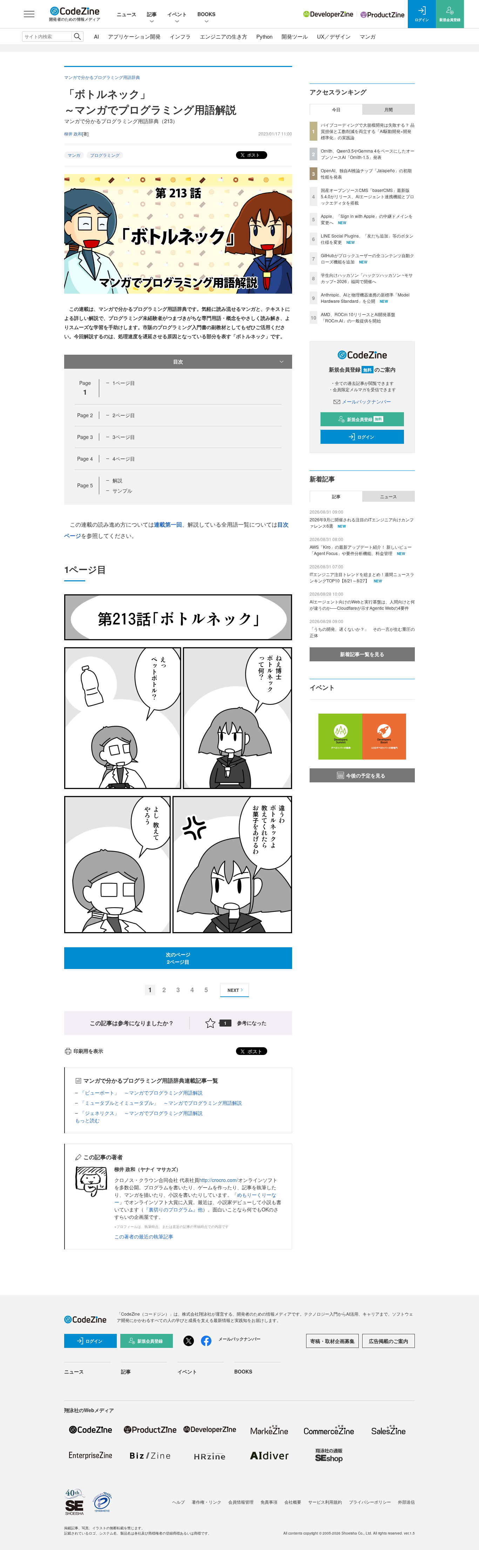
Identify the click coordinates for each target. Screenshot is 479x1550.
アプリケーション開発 (134, 36)
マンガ (368, 36)
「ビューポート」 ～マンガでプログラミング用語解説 (141, 1092)
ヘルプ (178, 1502)
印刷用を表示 (88, 1050)
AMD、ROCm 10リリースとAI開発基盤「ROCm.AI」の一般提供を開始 (358, 317)
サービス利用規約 (325, 1502)
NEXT (233, 990)
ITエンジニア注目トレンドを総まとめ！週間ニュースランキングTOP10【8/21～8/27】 (362, 577)
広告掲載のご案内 (388, 1340)
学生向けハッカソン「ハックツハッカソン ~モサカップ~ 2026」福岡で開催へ (367, 278)
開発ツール (295, 36)
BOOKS (206, 14)
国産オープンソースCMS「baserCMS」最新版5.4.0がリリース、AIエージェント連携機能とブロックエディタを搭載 (367, 196)
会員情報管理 (241, 1502)
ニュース (126, 14)
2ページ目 (124, 415)
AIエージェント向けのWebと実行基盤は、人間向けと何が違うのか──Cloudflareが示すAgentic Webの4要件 (362, 605)
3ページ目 (124, 436)
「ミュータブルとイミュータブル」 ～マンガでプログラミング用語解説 (161, 1102)
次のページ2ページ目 (178, 958)
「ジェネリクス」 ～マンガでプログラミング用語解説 (141, 1112)
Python (264, 36)
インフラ (180, 36)
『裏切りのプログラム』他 (173, 1209)
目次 (178, 361)
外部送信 (406, 1502)
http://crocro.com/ (218, 1179)
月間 (388, 109)
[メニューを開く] (29, 14)
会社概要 (292, 1502)
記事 (152, 14)
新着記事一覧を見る (362, 653)
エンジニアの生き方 (223, 36)
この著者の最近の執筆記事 (143, 1236)
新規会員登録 (364, 419)
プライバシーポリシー (370, 1502)
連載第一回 (168, 524)
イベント (177, 14)
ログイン (365, 437)
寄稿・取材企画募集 (332, 1340)
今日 (336, 109)
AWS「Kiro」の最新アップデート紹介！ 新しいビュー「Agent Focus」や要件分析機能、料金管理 (361, 550)
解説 (117, 480)
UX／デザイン (334, 36)
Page (85, 415)
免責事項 (269, 1502)
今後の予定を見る (365, 775)
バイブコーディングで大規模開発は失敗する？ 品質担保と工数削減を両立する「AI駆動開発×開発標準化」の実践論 (367, 131)
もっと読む (87, 1120)
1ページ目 (124, 382)
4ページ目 (124, 458)
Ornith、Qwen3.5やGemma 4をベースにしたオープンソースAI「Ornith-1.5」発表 (367, 154)
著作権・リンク (206, 1502)
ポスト (253, 155)
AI (96, 36)
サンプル (122, 490)
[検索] (77, 36)
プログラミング (105, 155)
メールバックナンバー (366, 401)
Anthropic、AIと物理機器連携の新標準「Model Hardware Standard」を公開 (365, 298)
